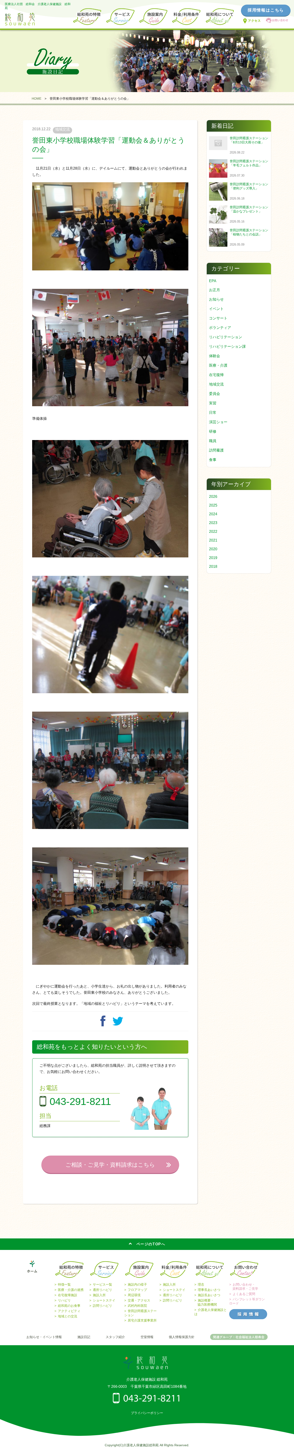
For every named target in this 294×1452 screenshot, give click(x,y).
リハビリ (64, 1300)
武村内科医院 (137, 1305)
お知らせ (216, 299)
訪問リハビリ (102, 1305)
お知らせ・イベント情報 (44, 1337)
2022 (213, 531)
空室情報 (147, 1337)
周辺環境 (134, 1295)
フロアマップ (137, 1290)
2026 (213, 496)
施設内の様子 (137, 1284)
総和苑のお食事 (69, 1305)
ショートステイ (104, 1300)
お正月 (214, 290)
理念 (201, 1284)
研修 (212, 431)
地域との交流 (67, 1316)
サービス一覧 (102, 1284)
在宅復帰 (216, 375)
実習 (212, 403)
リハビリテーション (225, 337)
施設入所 (99, 1295)
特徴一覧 (64, 1284)
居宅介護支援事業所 (142, 1320)
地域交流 (216, 384)
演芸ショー (218, 422)
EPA (212, 281)
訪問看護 (216, 450)
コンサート (218, 318)
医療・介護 (218, 365)
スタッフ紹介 (115, 1337)
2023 (213, 523)
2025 (213, 505)
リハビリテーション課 (227, 346)
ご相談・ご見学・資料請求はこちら (110, 1165)
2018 (213, 566)
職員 (212, 441)
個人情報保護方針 (182, 1337)
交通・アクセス (139, 1300)
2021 (213, 540)
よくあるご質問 (244, 1294)
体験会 (214, 356)
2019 (213, 558)
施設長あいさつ (209, 1295)
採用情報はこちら (266, 10)
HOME (36, 98)
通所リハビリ (102, 1290)
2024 (213, 514)
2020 (213, 549)
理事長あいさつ (209, 1290)
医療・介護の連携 (71, 1290)
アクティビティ (69, 1311)
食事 (212, 460)
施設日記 (83, 1337)
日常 (212, 412)
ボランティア (220, 328)
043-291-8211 (80, 1101)
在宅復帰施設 (67, 1295)
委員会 (214, 394)
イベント (216, 309)
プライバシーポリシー (147, 1413)
